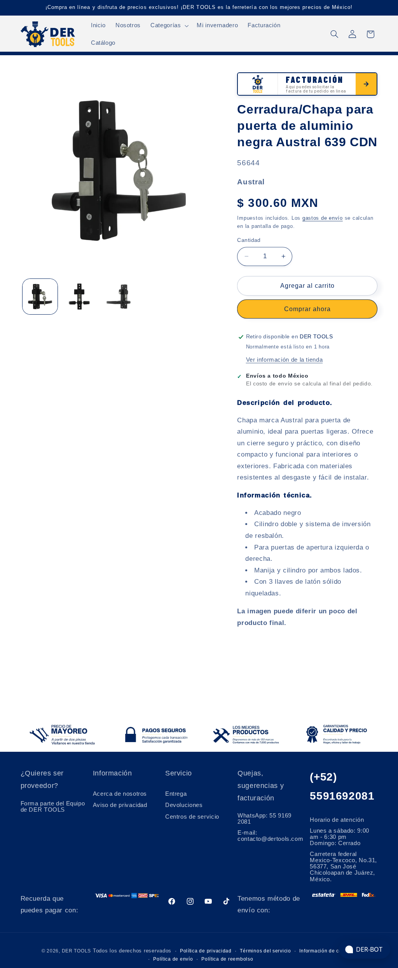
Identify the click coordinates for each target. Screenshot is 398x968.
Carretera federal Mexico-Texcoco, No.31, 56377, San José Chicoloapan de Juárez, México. (343, 866)
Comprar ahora (307, 309)
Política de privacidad (206, 951)
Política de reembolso (227, 959)
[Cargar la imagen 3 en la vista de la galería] (118, 296)
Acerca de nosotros (120, 794)
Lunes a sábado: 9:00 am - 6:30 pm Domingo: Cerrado (339, 837)
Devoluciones (184, 805)
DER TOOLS (76, 951)
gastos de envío (322, 218)
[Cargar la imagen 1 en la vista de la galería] (40, 296)
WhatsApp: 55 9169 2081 (264, 818)
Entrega (176, 794)
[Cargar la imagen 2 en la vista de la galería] (79, 296)
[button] (169, 25)
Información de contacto (327, 951)
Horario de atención (337, 820)
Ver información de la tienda (284, 360)
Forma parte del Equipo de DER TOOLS (53, 806)
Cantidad (248, 240)
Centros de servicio (192, 817)
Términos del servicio (265, 951)
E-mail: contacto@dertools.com (270, 836)
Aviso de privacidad (120, 805)
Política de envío (173, 959)
